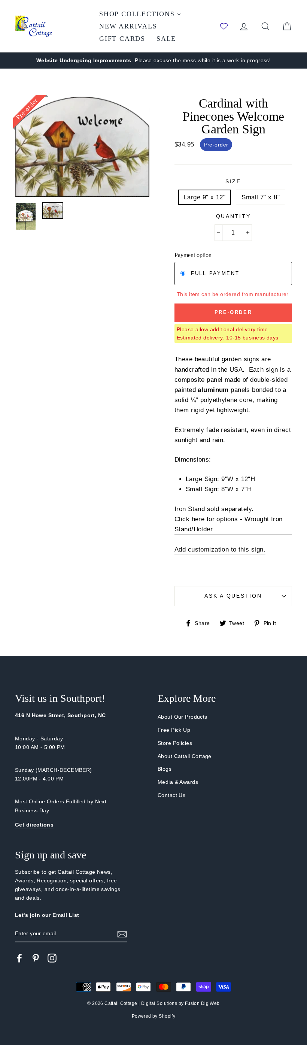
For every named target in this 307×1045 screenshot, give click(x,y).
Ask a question (233, 596)
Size (233, 181)
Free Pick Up (174, 730)
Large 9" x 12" (204, 197)
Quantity (233, 216)
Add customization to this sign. (219, 549)
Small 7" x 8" (260, 197)
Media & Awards (178, 782)
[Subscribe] (122, 934)
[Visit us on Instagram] (52, 958)
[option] (153, 60)
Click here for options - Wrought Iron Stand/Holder (228, 524)
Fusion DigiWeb (202, 1003)
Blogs (164, 769)
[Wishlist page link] (224, 26)
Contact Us (171, 795)
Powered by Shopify (154, 1016)
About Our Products (182, 717)
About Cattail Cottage (185, 756)
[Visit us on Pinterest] (35, 958)
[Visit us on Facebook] (19, 958)
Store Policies (175, 743)
